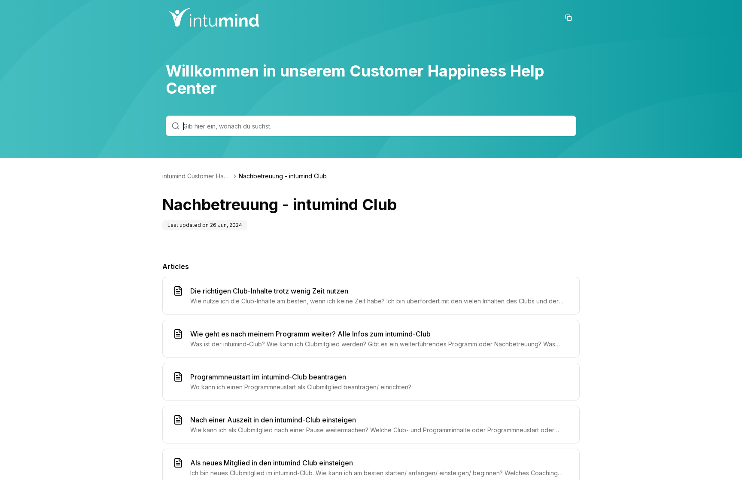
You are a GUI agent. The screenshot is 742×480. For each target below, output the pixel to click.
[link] (283, 176)
